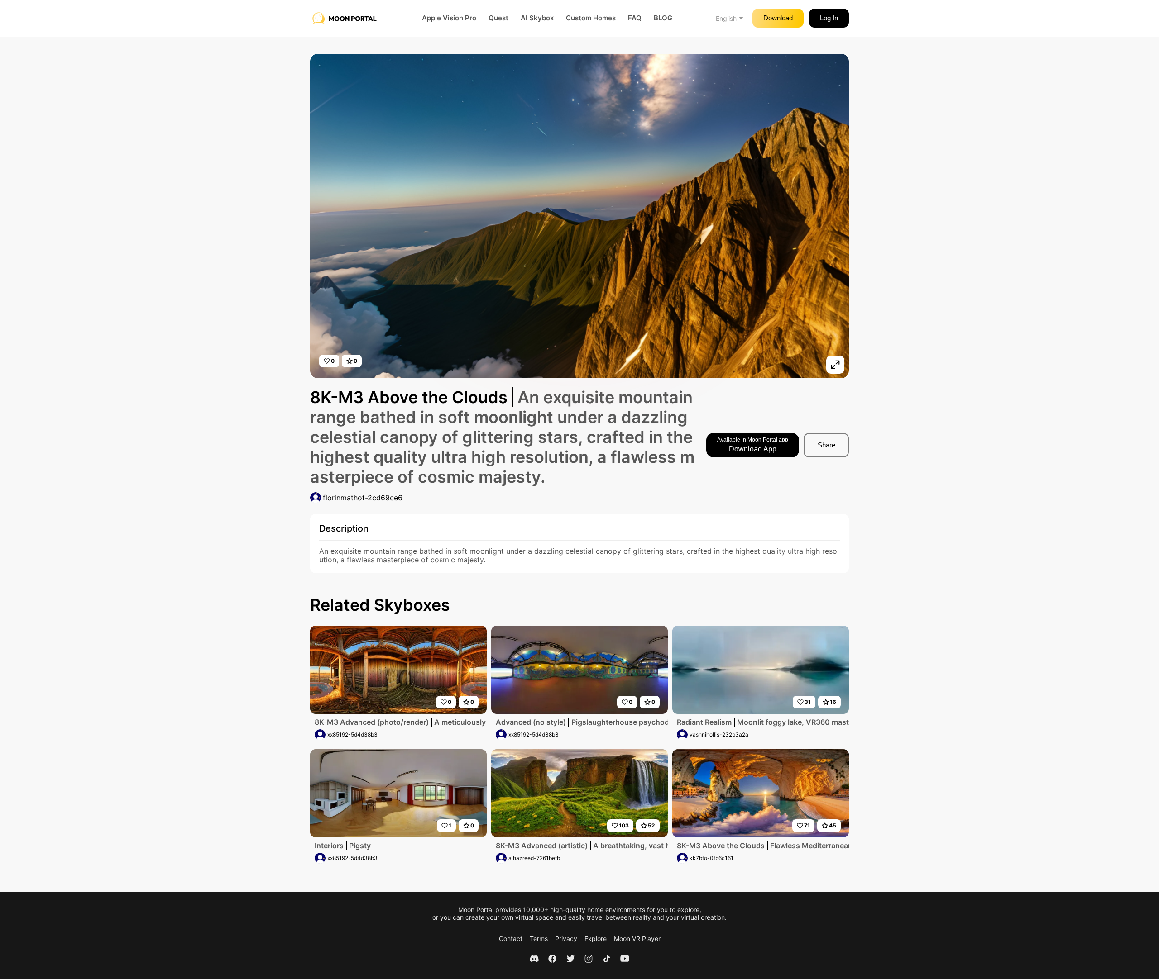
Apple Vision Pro (449, 18)
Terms (539, 938)
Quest (498, 18)
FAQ (635, 18)
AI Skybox (537, 18)
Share (826, 445)
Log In (829, 18)
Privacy (566, 938)
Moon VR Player (637, 938)
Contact (510, 938)
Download (778, 18)
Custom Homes (591, 18)
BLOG (663, 18)
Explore (595, 938)
